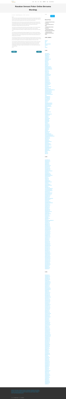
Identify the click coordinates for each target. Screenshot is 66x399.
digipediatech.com (47, 224)
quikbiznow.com (47, 379)
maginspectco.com (47, 267)
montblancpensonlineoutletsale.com (50, 89)
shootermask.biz (47, 120)
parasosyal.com (47, 200)
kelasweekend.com (47, 150)
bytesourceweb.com (47, 256)
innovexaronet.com (47, 301)
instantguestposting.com (48, 141)
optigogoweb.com (47, 381)
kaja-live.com (47, 76)
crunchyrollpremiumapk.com (49, 188)
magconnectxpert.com (48, 313)
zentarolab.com (47, 378)
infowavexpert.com (47, 241)
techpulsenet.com (47, 315)
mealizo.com (46, 177)
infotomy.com (46, 219)
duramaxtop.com (47, 208)
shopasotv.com (47, 139)
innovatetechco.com (47, 236)
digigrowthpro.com (47, 54)
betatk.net (46, 151)
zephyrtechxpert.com (48, 316)
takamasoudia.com (47, 209)
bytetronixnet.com (47, 265)
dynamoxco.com (47, 359)
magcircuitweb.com (47, 232)
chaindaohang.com (47, 96)
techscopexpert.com (47, 233)
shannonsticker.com (47, 168)
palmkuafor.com (47, 163)
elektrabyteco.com (47, 312)
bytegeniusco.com (47, 242)
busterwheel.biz (47, 121)
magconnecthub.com (48, 334)
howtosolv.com (47, 110)
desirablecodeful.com (48, 213)
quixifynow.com (47, 347)
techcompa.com (47, 77)
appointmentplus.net (47, 143)
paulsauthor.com (47, 212)
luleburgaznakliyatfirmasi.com (49, 198)
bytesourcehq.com (47, 294)
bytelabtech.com (47, 280)
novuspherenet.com (47, 370)
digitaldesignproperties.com (48, 175)
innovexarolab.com (47, 252)
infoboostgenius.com (48, 245)
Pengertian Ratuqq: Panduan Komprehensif (49, 27)
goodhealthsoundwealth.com (49, 202)
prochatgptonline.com (48, 74)
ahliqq (46, 41)
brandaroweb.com (47, 382)
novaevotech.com (47, 305)
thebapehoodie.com (47, 199)
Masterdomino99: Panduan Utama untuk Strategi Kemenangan (49, 30)
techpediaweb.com (47, 234)
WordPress (22, 397)
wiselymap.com (47, 73)
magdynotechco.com (48, 282)
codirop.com (46, 62)
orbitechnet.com (47, 371)
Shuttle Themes (16, 397)
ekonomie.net (47, 142)
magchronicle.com (47, 223)
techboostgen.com (47, 278)
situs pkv (46, 47)
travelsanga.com (47, 140)
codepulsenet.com (47, 338)
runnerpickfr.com (47, 56)
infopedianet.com (47, 337)
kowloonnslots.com (47, 84)
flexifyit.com (46, 355)
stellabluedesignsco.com (48, 211)
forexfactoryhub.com (47, 75)
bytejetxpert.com (47, 266)
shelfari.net (46, 122)
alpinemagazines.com (48, 86)
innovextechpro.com (47, 231)
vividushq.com (47, 367)
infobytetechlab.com (47, 253)
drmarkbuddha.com (47, 97)
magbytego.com (47, 291)
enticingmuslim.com (47, 201)
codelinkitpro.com (47, 277)
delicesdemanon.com (48, 111)
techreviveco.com (47, 325)
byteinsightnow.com (47, 257)
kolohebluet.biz (47, 119)
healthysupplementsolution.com (49, 220)
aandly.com (46, 152)
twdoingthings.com (47, 210)
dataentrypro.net (47, 164)
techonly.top (46, 65)
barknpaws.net (47, 178)
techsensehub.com (47, 279)
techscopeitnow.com (47, 264)
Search (46, 14)
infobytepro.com (47, 290)
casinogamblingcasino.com (48, 190)
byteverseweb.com (47, 333)
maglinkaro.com (47, 326)
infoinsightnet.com (47, 293)
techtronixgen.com (47, 230)
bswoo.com (46, 153)
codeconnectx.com (47, 299)
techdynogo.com (47, 222)
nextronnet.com (47, 358)
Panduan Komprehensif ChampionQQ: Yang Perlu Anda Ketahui (49, 33)
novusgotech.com (47, 357)
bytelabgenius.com (47, 235)
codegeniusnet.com (47, 292)
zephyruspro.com (47, 348)
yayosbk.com (46, 116)
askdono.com (47, 64)
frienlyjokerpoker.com (48, 83)
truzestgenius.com (47, 314)
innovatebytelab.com (48, 289)
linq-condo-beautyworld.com (49, 94)
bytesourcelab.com (47, 344)
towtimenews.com (47, 191)
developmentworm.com (48, 144)
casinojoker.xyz (47, 128)
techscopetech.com (47, 322)
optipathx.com (47, 349)
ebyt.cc (46, 95)
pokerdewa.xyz (47, 129)
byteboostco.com (47, 311)
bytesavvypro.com (47, 247)
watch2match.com (47, 131)
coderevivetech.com (47, 258)
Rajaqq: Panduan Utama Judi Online (49, 25)
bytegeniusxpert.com (48, 288)
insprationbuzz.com (47, 169)
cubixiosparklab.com (47, 304)
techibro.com (46, 85)
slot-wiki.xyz (46, 130)
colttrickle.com (47, 55)
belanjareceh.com (47, 167)
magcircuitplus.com (47, 263)
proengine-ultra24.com (48, 105)
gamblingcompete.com (48, 66)
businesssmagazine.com (48, 67)
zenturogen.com (47, 360)
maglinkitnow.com (47, 225)
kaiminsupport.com (47, 166)
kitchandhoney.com (47, 108)
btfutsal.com (46, 61)
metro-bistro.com (47, 109)
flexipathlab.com (47, 366)
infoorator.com (47, 100)
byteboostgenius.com (48, 335)
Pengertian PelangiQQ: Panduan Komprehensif (49, 22)
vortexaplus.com (47, 368)
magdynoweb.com (47, 323)
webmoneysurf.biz (47, 118)
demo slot (46, 40)
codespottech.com (47, 221)
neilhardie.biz (47, 117)
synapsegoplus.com (47, 336)
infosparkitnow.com (47, 283)
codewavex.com (47, 310)
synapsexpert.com (47, 377)
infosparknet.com (47, 345)
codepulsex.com (47, 321)
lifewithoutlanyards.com (48, 106)
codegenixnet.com (47, 255)
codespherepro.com (47, 254)
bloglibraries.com (47, 197)
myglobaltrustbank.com (48, 133)
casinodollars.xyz (47, 127)
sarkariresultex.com (47, 176)
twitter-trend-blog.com (48, 88)
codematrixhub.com (47, 243)
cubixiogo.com (47, 369)
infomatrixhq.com (47, 303)
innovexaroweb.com (47, 324)
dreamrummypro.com (48, 165)
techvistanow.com (47, 302)
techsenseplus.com (47, 244)
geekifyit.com (46, 186)
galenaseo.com (47, 132)
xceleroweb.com (47, 380)
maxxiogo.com (47, 356)
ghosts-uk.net (47, 63)
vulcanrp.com (47, 87)
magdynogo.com (47, 268)
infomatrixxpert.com (47, 300)
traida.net (46, 107)
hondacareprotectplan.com (48, 189)
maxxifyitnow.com (47, 346)
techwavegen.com (47, 246)
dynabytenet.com (47, 327)
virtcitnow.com (47, 72)
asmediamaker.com (47, 180)
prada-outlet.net (47, 53)
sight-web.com (47, 78)
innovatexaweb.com (47, 281)
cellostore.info (47, 179)
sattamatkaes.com (47, 187)
